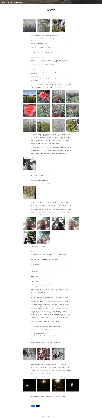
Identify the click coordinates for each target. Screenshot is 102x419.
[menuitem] (86, 2)
